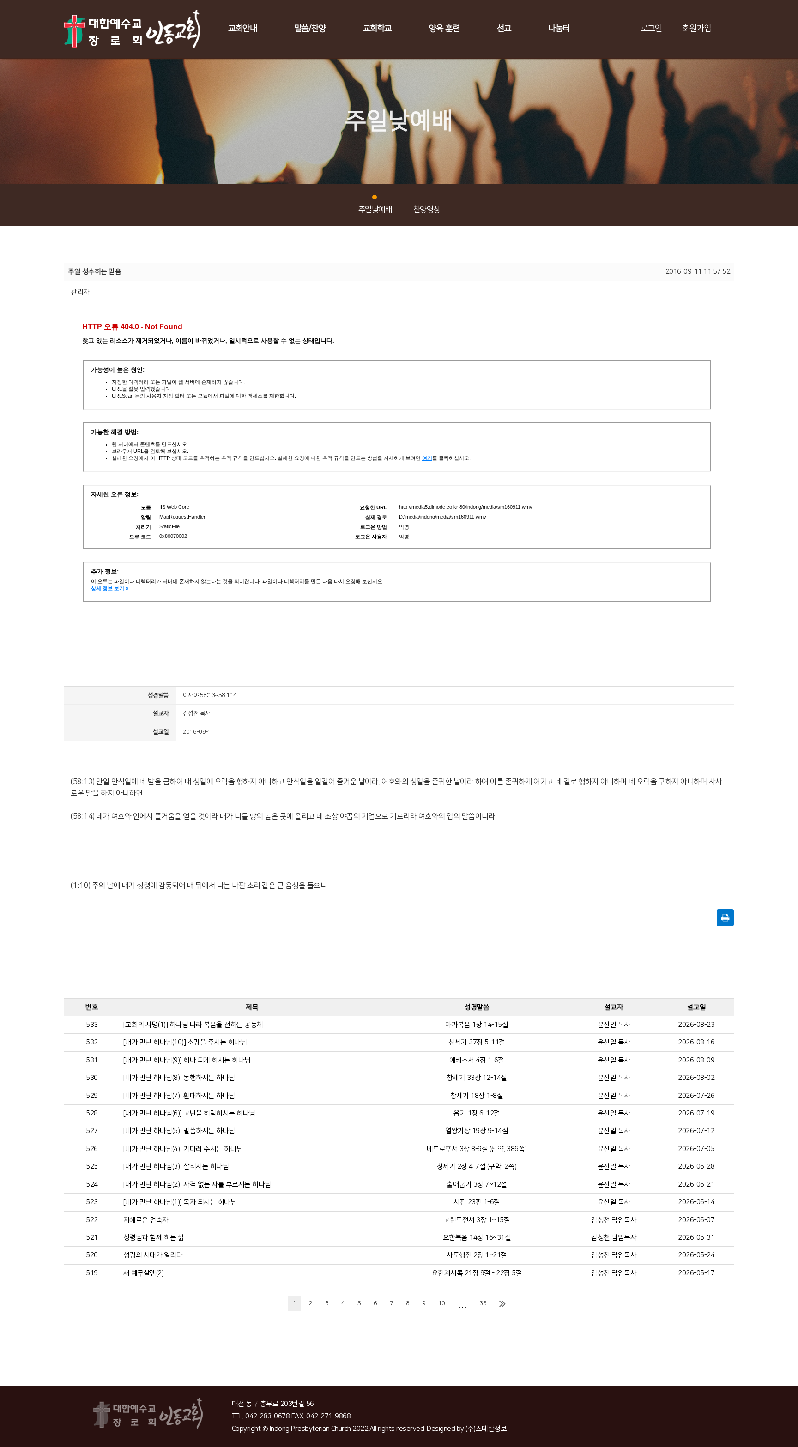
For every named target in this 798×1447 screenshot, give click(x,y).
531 (92, 1060)
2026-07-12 (696, 1131)
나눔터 (559, 28)
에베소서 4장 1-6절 (476, 1060)
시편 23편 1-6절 (476, 1202)
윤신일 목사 (614, 1025)
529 (92, 1096)
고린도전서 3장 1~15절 (476, 1220)
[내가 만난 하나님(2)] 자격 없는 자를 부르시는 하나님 (197, 1184)
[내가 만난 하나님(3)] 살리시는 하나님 (176, 1166)
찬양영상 (426, 209)
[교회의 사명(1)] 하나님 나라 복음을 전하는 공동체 (193, 1025)
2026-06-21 (696, 1184)
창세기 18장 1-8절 (476, 1096)
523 (92, 1202)
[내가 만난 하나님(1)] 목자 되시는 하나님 (180, 1202)
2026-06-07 (696, 1220)
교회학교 (377, 28)
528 (92, 1113)
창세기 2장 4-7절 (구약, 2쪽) (477, 1166)
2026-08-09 (696, 1060)
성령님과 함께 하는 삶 (153, 1238)
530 (92, 1078)
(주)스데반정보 (486, 1429)
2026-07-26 (696, 1096)
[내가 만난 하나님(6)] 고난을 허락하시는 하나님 (189, 1113)
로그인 (651, 28)
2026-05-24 (696, 1255)
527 (92, 1131)
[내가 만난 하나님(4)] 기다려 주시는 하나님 (183, 1149)
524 (92, 1184)
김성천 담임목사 (613, 1220)
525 (92, 1166)
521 (92, 1238)
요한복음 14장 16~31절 (477, 1238)
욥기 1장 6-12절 (476, 1113)
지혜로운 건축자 (146, 1220)
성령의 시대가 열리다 (153, 1255)
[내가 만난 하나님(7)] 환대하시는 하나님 (179, 1096)
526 (92, 1149)
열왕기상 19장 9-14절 (476, 1131)
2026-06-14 (696, 1202)
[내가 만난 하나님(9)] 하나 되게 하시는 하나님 (187, 1060)
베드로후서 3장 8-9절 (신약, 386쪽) (477, 1149)
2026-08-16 (696, 1042)
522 (92, 1220)
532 (92, 1042)
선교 (504, 28)
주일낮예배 (375, 209)
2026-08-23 (696, 1025)
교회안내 (242, 28)
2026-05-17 (696, 1273)
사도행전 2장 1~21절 (477, 1255)
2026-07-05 (696, 1149)
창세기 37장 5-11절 (476, 1042)
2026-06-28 (696, 1166)
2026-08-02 (696, 1078)
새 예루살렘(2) (143, 1273)
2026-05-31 (696, 1238)
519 (92, 1273)
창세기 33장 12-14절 (477, 1078)
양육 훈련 (444, 28)
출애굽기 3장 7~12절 (477, 1184)
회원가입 (697, 28)
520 (92, 1255)
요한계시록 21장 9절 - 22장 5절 (477, 1273)
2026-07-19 (696, 1113)
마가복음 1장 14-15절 (476, 1025)
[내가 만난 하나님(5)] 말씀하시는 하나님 (179, 1131)
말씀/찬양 (310, 28)
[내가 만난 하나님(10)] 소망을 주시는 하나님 (185, 1042)
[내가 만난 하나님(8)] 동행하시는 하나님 (179, 1078)
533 (92, 1025)
